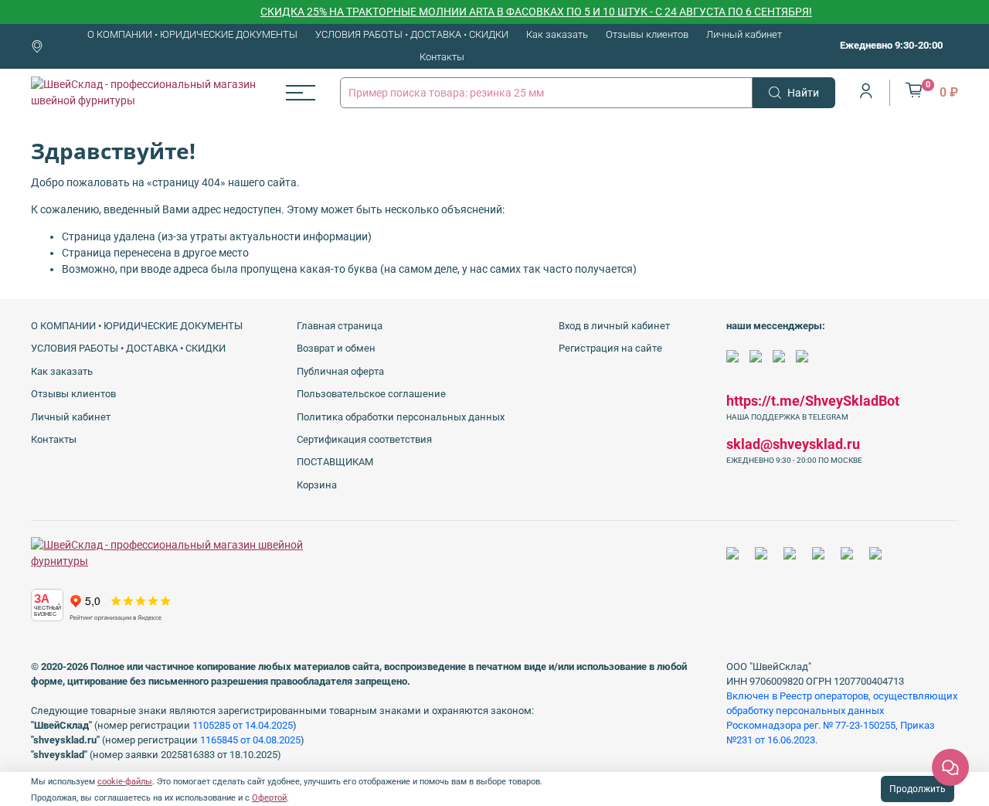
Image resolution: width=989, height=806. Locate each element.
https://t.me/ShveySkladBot (812, 401)
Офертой (269, 798)
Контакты (442, 57)
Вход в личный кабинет (614, 326)
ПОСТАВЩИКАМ (335, 462)
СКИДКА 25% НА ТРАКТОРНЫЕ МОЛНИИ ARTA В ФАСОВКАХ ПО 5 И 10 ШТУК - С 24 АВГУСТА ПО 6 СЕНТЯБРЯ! (524, 11)
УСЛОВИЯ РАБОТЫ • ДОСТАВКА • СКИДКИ (411, 34)
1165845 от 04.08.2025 (250, 740)
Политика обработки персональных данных (401, 417)
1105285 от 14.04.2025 (242, 725)
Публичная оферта (340, 371)
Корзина (317, 485)
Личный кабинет (744, 34)
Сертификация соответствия (364, 439)
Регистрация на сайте (610, 348)
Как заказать (557, 34)
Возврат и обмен (336, 348)
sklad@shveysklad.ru (793, 444)
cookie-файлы (124, 782)
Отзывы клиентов (647, 34)
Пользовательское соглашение (371, 394)
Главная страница (339, 326)
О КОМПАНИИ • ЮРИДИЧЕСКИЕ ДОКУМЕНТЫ (192, 34)
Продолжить (917, 789)
